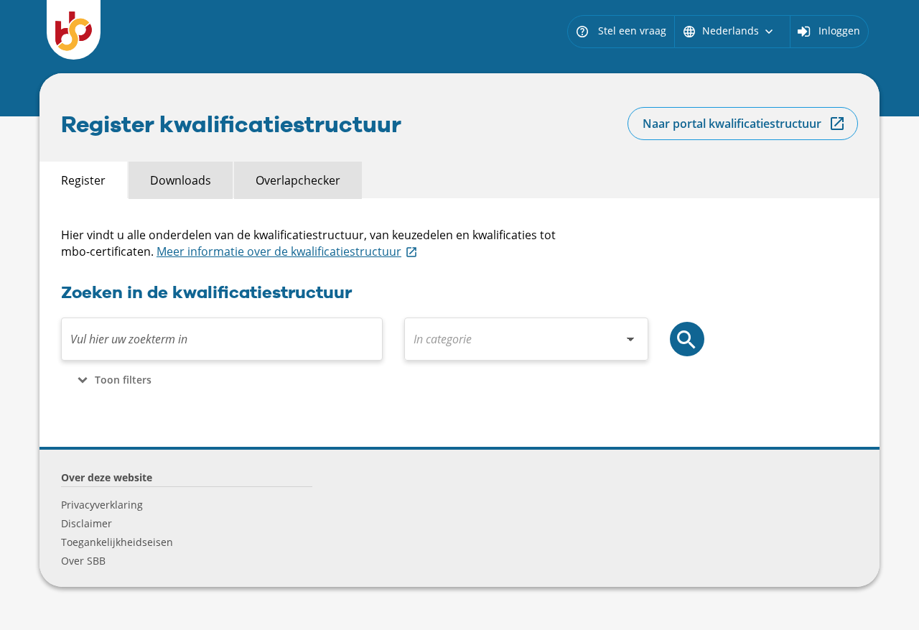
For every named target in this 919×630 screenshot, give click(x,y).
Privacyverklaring (102, 504)
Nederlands (729, 30)
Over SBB (83, 561)
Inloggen (839, 30)
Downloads (180, 180)
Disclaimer (86, 523)
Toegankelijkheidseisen (117, 542)
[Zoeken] (687, 339)
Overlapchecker (298, 180)
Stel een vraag (620, 30)
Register (83, 180)
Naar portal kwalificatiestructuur (732, 123)
